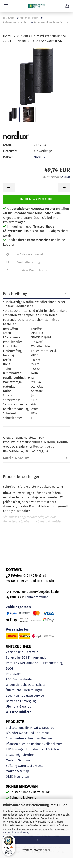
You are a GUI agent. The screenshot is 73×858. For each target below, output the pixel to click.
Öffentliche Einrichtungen (24, 690)
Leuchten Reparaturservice (25, 695)
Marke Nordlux (16, 458)
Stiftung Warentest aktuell (24, 766)
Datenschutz (36, 685)
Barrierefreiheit (23, 679)
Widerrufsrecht (16, 685)
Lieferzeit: (10, 151)
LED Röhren (52, 749)
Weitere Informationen (36, 850)
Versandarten (17, 629)
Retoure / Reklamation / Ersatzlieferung (34, 663)
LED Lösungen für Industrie (24, 749)
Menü (6, 6)
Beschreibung (15, 293)
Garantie (25, 706)
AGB (8, 679)
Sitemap (23, 771)
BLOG (9, 668)
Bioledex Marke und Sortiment (27, 733)
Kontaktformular (36, 597)
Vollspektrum (53, 744)
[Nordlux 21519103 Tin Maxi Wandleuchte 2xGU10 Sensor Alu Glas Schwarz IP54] (36, 76)
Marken (11, 771)
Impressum (14, 674)
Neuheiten (21, 776)
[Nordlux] (16, 135)
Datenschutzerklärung (16, 832)
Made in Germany (18, 760)
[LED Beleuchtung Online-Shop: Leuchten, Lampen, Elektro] (36, 6)
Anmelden (55, 521)
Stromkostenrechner (20, 738)
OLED (9, 776)
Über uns (12, 706)
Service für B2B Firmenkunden (27, 657)
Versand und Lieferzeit (22, 652)
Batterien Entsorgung (21, 701)
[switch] (8, 852)
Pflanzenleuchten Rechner (24, 744)
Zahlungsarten (18, 607)
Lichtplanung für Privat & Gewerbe (30, 727)
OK (36, 840)
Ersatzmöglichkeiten (20, 755)
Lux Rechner (44, 738)
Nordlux (39, 157)
